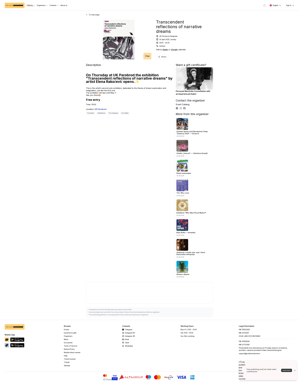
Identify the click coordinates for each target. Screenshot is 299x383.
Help (66, 356)
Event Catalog (182, 104)
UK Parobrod (100, 109)
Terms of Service (70, 346)
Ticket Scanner (70, 359)
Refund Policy (69, 349)
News (66, 339)
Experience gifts (70, 333)
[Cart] (264, 5)
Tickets (67, 362)
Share (163, 57)
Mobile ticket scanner (72, 352)
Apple (165, 49)
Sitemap (67, 366)
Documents (68, 343)
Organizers (68, 336)
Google (174, 49)
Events (66, 330)
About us (64, 5)
